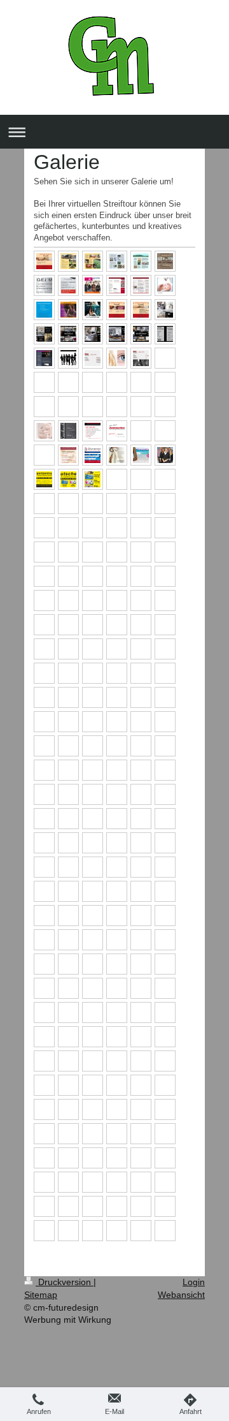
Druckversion (65, 1282)
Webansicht (181, 1295)
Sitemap (40, 1295)
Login (194, 1282)
